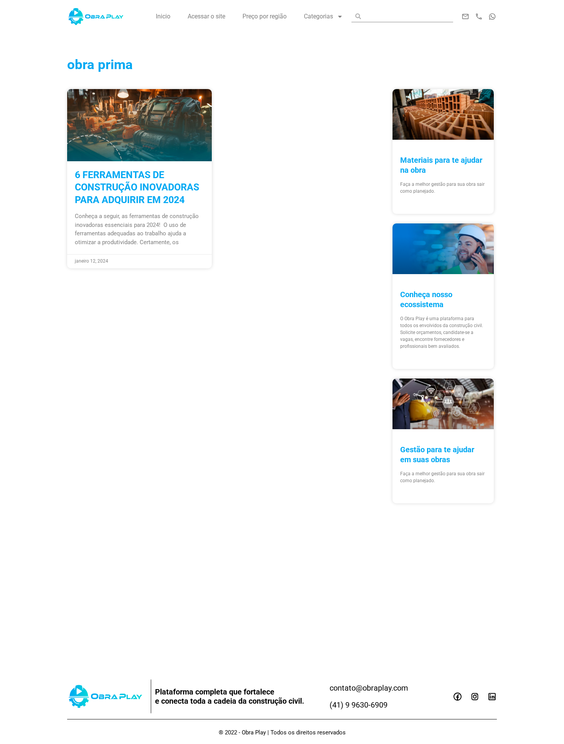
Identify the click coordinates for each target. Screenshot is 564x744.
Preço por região (264, 16)
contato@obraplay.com (369, 688)
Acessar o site (206, 16)
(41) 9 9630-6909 (359, 704)
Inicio (163, 16)
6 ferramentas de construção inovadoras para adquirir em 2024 (137, 187)
